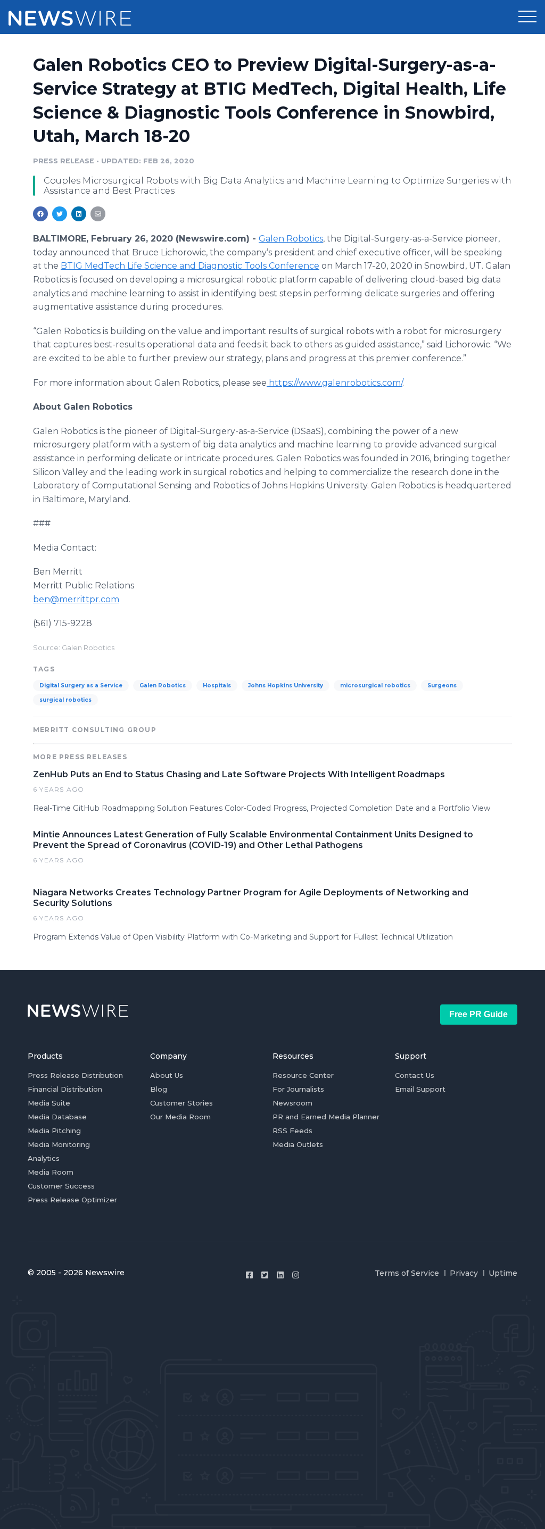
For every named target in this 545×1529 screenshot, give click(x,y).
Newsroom (292, 1103)
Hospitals (217, 685)
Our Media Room (180, 1116)
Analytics (44, 1158)
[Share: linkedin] (79, 214)
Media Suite (49, 1103)
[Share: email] (98, 214)
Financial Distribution (65, 1089)
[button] (527, 17)
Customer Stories (181, 1103)
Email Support (420, 1089)
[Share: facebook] (40, 214)
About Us (166, 1075)
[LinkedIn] (280, 1275)
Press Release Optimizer (72, 1199)
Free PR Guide (478, 1014)
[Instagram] (295, 1275)
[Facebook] (249, 1275)
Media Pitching (54, 1130)
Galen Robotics (291, 239)
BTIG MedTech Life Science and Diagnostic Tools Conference (190, 266)
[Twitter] (264, 1275)
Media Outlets (297, 1144)
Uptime (503, 1273)
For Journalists (298, 1089)
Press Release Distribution (75, 1075)
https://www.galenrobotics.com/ (334, 383)
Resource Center (303, 1075)
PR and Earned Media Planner (325, 1116)
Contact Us (414, 1075)
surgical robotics (65, 699)
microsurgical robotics (375, 685)
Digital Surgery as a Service (80, 685)
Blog (158, 1089)
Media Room (50, 1172)
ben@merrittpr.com (76, 599)
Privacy (464, 1273)
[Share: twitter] (59, 214)
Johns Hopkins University (285, 685)
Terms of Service (407, 1273)
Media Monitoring (59, 1144)
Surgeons (442, 685)
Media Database (57, 1116)
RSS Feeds (292, 1130)
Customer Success (61, 1186)
